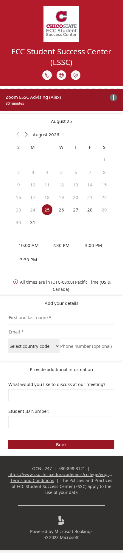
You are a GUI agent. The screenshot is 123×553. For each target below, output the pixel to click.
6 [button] (75, 172)
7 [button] (90, 172)
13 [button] (75, 185)
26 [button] (61, 210)
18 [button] (47, 197)
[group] (61, 252)
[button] (18, 134)
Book (61, 444)
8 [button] (104, 172)
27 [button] (75, 210)
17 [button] (32, 197)
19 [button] (61, 197)
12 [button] (61, 185)
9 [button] (18, 185)
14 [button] (90, 185)
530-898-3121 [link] (71, 468)
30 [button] (18, 222)
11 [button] (47, 185)
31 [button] (32, 222)
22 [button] (104, 197)
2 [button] (18, 172)
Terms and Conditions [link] (32, 480)
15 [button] (104, 185)
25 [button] (47, 210)
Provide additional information (61, 369)
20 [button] (75, 197)
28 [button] (90, 210)
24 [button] (32, 210)
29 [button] (104, 210)
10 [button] (32, 185)
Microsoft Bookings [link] (74, 531)
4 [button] (47, 172)
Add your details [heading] (61, 303)
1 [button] (104, 160)
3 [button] (33, 172)
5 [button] (61, 172)
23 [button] (18, 210)
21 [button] (90, 197)
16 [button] (18, 197)
